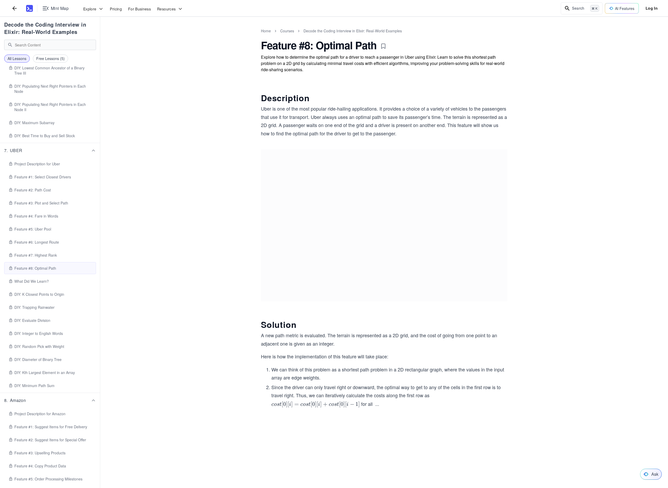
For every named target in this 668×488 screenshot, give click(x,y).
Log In (652, 8)
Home (266, 30)
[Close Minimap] (100, 36)
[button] (50, 150)
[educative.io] (29, 8)
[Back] (14, 8)
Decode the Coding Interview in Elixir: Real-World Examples (45, 28)
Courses (287, 30)
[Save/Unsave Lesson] (383, 46)
